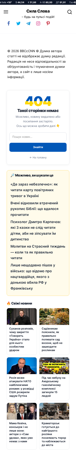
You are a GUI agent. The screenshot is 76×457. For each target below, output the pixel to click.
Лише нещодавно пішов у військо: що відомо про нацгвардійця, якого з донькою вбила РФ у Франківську (33, 276)
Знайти (38, 147)
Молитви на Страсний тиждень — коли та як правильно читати (38, 252)
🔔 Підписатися (31, 452)
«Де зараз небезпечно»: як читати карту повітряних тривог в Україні (34, 190)
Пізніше (64, 452)
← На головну (38, 157)
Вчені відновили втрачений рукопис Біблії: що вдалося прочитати (34, 209)
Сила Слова (38, 11)
